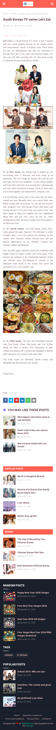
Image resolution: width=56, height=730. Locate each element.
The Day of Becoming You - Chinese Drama (31, 541)
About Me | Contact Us (32, 715)
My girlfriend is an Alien (30, 698)
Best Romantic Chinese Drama (33, 565)
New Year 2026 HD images (31, 619)
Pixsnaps (9, 25)
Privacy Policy (33, 719)
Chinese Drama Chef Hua (30, 552)
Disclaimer (46, 719)
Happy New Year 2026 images (33, 592)
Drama (9, 655)
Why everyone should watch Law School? (32, 445)
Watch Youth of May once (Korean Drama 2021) (32, 432)
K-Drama (14, 13)
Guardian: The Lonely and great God (34, 686)
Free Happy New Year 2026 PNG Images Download (34, 634)
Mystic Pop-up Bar (27, 516)
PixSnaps (29, 726)
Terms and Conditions (14, 719)
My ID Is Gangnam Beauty (30, 476)
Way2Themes (27, 723)
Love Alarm (23, 503)
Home (5, 13)
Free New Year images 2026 (32, 606)
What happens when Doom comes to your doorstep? (33, 418)
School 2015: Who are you (31, 671)
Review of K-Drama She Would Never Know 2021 (33, 491)
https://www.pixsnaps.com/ (15, 35)
